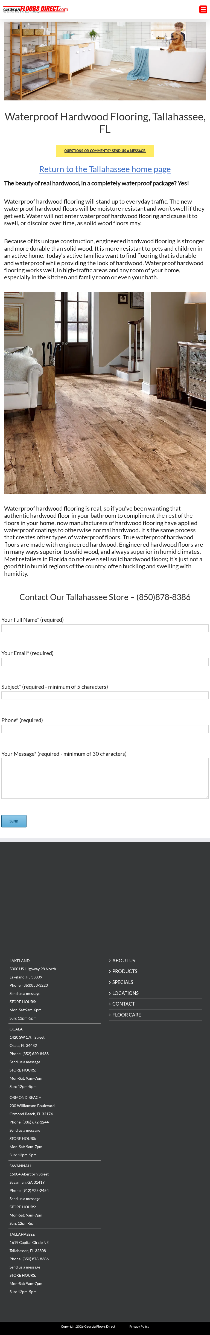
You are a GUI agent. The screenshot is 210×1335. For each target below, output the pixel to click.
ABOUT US (123, 960)
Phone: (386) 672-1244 (29, 1122)
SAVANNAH (20, 1165)
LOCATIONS (125, 993)
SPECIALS (122, 982)
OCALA (16, 1029)
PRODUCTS (124, 971)
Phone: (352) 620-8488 (29, 1053)
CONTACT (123, 1004)
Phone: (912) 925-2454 (29, 1190)
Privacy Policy (139, 1326)
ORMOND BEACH (26, 1097)
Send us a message (25, 993)
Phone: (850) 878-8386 (29, 1258)
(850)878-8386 (163, 597)
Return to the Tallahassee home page (105, 169)
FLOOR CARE (126, 1015)
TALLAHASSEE (22, 1234)
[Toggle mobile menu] (203, 9)
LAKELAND (20, 960)
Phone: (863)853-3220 (29, 985)
